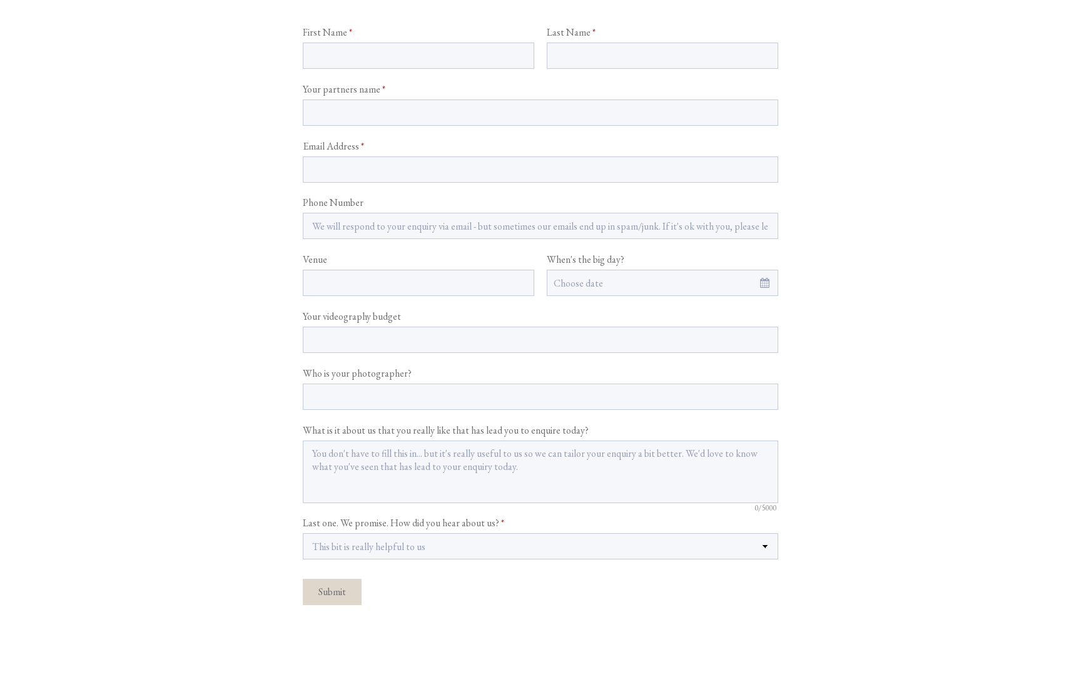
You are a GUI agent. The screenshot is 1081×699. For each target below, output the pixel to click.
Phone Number (333, 202)
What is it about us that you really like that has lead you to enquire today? (446, 430)
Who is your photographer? (357, 373)
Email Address (333, 146)
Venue (315, 259)
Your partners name (344, 89)
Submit (332, 591)
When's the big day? (585, 259)
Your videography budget (352, 316)
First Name (327, 32)
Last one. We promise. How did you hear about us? (403, 522)
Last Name (571, 32)
